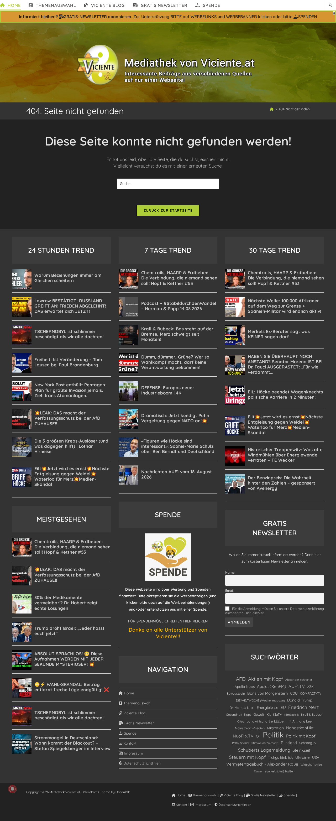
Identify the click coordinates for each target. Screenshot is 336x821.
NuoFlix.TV (243, 736)
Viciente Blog (133, 713)
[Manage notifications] (12, 789)
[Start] (272, 109)
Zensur (258, 771)
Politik (273, 734)
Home (128, 693)
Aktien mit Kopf (265, 679)
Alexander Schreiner (298, 680)
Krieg (240, 721)
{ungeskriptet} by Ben (279, 771)
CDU (294, 693)
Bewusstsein (236, 693)
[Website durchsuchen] (330, 5)
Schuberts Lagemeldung (264, 750)
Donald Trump (299, 700)
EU (283, 707)
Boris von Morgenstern (267, 693)
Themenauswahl (136, 703)
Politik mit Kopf (301, 736)
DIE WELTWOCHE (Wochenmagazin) (260, 700)
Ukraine (302, 757)
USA (315, 757)
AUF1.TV (296, 686)
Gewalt (259, 714)
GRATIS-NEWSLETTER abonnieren (97, 16)
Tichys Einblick (280, 757)
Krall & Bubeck (311, 714)
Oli (258, 736)
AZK (310, 687)
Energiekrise (267, 707)
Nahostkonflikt (299, 727)
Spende (129, 733)
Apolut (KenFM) (271, 686)
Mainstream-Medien (250, 728)
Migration (275, 728)
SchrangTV (307, 743)
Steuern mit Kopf (247, 757)
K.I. (268, 714)
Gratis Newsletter (138, 723)
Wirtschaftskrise (311, 764)
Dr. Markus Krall (241, 707)
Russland (289, 742)
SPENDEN (307, 16)
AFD (241, 679)
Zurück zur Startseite (168, 210)
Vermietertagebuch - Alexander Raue (262, 764)
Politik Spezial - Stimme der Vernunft (255, 743)
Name (229, 572)
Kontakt (129, 743)
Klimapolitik (291, 714)
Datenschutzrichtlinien (141, 763)
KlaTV (277, 714)
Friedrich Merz (303, 707)
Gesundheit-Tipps (238, 714)
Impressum (133, 753)
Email (229, 590)
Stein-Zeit (301, 750)
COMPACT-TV (311, 693)
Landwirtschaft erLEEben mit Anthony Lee (279, 721)
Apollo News (245, 686)
